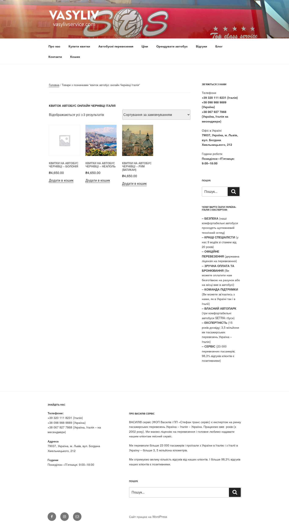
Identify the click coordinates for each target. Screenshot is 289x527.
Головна (54, 85)
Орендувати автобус (172, 46)
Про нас (54, 46)
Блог (219, 46)
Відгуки (201, 46)
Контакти (55, 56)
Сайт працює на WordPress (148, 516)
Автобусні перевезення (115, 46)
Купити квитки (79, 46)
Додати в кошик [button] (61, 180)
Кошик (75, 56)
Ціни (145, 46)
